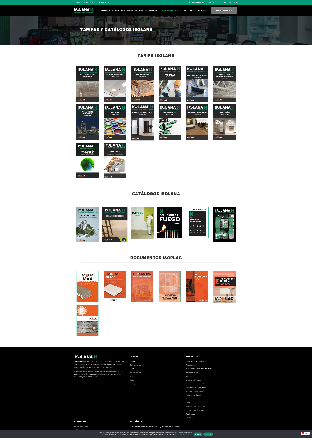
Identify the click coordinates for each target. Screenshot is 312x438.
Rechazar (208, 434)
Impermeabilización (194, 380)
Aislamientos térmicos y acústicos (199, 369)
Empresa (133, 361)
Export (132, 380)
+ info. (95, 377)
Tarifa (132, 369)
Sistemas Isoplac (136, 372)
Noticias (133, 376)
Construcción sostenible (195, 410)
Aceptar (198, 434)
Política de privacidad (181, 434)
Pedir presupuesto (81, 426)
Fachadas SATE (192, 372)
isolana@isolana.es (104, 3)
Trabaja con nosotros (138, 384)
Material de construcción (195, 406)
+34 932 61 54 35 (88, 3)
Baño (188, 403)
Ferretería (190, 418)
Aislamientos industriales (196, 387)
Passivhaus (190, 414)
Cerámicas (190, 399)
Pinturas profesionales (194, 391)
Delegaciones (135, 365)
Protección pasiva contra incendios (199, 384)
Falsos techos (191, 365)
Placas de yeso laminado (195, 361)
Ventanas (189, 376)
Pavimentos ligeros (193, 395)
